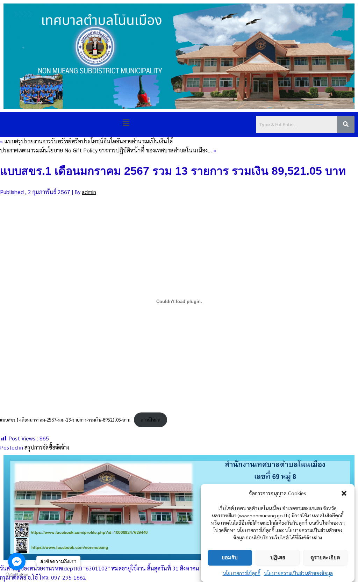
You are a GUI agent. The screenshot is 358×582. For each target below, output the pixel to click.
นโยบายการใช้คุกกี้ (241, 573)
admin (89, 191)
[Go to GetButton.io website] (17, 575)
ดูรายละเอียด (325, 557)
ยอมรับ (230, 557)
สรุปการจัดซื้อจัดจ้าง (46, 447)
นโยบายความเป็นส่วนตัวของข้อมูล (298, 573)
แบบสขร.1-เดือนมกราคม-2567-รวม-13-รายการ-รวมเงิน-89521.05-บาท (65, 420)
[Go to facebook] (17, 561)
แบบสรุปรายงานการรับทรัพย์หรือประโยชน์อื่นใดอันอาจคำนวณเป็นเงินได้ (88, 141)
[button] (344, 493)
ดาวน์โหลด (150, 420)
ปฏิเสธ (277, 557)
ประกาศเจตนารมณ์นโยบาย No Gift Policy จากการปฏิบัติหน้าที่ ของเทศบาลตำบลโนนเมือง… (106, 150)
